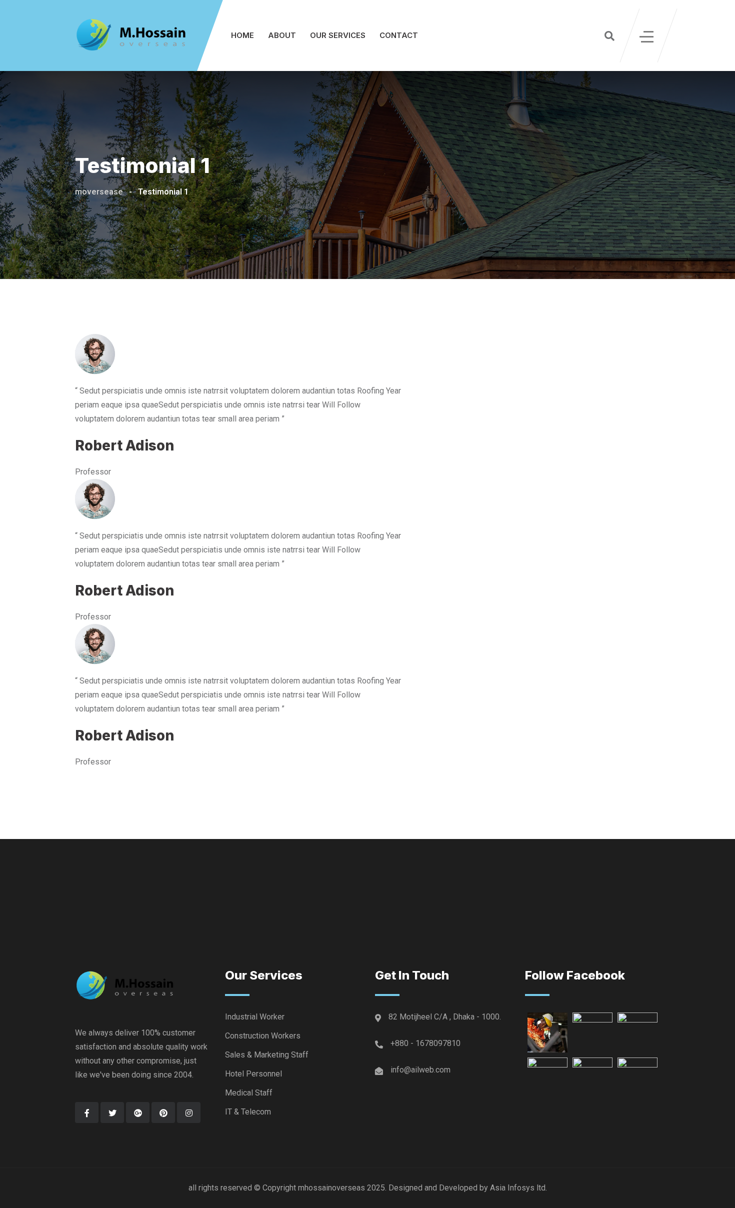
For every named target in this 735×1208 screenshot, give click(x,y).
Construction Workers (262, 1035)
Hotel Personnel (253, 1073)
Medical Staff (248, 1093)
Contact (399, 35)
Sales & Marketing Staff (266, 1055)
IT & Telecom (248, 1111)
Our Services (338, 35)
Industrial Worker (254, 1017)
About (282, 35)
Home (242, 35)
